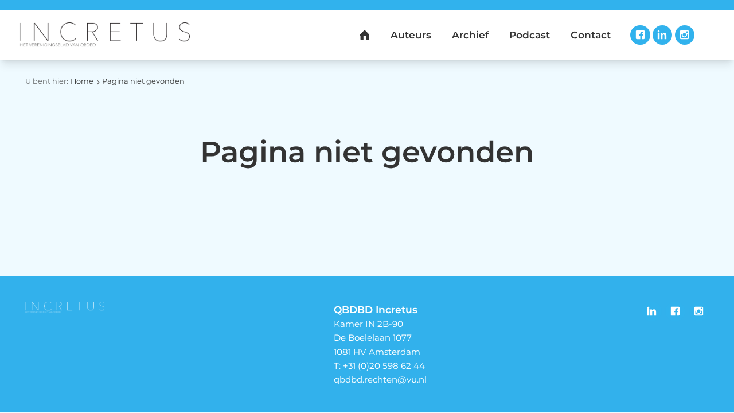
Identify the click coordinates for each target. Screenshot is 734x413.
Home (82, 81)
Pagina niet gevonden (143, 81)
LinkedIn (662, 35)
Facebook (640, 35)
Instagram (684, 35)
